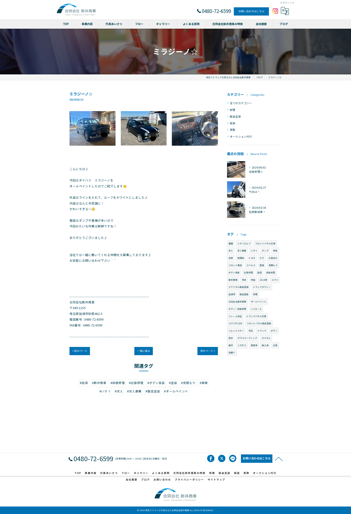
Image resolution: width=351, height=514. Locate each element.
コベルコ (250, 265)
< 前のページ (79, 351)
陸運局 (240, 257)
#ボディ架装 (156, 383)
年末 (244, 279)
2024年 (263, 279)
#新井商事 (99, 383)
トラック (261, 330)
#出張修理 (136, 383)
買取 (232, 130)
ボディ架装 (234, 272)
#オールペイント (176, 391)
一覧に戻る (143, 351)
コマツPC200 (235, 323)
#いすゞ (105, 391)
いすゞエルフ (244, 243)
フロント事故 (235, 265)
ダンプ (265, 250)
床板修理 (270, 272)
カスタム (266, 337)
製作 (231, 345)
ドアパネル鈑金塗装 (239, 286)
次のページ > (207, 351)
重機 (231, 243)
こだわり (241, 345)
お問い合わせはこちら (251, 11)
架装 (232, 123)
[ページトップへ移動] (278, 458)
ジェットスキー (236, 330)
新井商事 (233, 279)
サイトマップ (216, 479)
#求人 (119, 391)
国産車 (254, 345)
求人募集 (241, 250)
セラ (262, 257)
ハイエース (256, 308)
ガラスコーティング (247, 337)
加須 (259, 272)
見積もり (273, 265)
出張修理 (248, 272)
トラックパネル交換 (256, 316)
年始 (253, 279)
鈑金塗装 (235, 116)
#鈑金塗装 (153, 391)
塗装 (262, 265)
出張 (275, 345)
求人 (231, 250)
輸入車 (265, 345)
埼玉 (251, 330)
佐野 (231, 257)
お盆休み (273, 257)
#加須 (84, 383)
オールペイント (258, 301)
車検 (275, 250)
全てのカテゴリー (241, 103)
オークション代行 (241, 136)
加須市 (232, 294)
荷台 (231, 337)
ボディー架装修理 (237, 308)
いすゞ (254, 250)
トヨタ (251, 257)
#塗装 (173, 383)
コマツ (274, 279)
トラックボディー (262, 286)
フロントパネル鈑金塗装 (259, 323)
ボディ (274, 330)
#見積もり (188, 383)
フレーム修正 (235, 316)
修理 (232, 110)
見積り (232, 352)
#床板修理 (117, 383)
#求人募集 (134, 391)
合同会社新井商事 (237, 301)
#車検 (204, 383)
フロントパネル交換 (265, 243)
